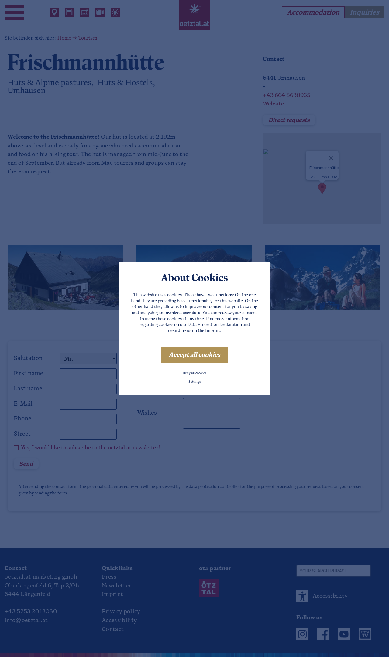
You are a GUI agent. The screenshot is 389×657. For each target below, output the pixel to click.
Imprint (212, 331)
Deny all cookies (194, 373)
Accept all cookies (194, 355)
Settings (194, 382)
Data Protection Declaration (215, 325)
